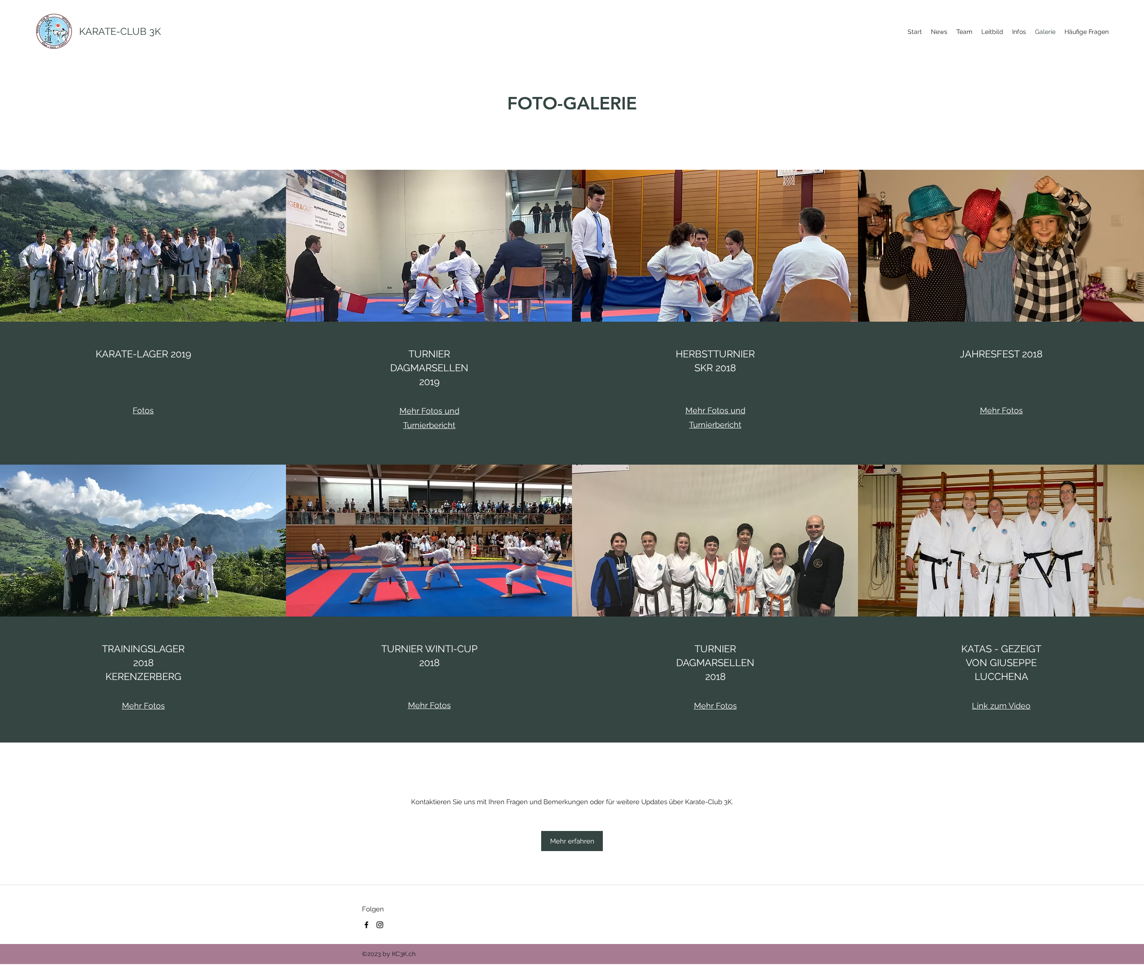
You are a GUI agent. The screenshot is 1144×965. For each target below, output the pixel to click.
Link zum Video (1001, 705)
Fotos (143, 410)
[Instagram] (379, 924)
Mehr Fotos (1001, 410)
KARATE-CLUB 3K (120, 31)
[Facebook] (366, 924)
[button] (572, 841)
